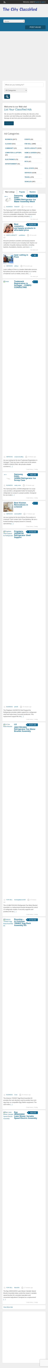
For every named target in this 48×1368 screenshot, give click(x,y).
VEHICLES (28, 181)
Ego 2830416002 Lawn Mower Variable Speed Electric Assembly (25, 1115)
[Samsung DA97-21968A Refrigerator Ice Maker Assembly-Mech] (8, 204)
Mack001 (16, 1287)
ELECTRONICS (10, 159)
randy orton (17, 485)
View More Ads (8, 1307)
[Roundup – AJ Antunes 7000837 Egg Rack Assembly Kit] (8, 926)
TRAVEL (27, 177)
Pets (26, 161)
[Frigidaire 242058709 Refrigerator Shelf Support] (8, 535)
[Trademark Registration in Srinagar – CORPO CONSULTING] (8, 281)
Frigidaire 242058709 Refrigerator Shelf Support (22, 534)
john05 (16, 706)
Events (27, 139)
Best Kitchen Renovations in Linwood (21, 505)
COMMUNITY (9, 148)
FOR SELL (28, 144)
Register (37, 2)
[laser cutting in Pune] (8, 263)
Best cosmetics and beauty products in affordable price (24, 227)
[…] (31, 216)
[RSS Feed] (4, 2)
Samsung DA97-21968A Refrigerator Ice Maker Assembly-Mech (25, 199)
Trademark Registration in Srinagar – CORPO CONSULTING (22, 284)
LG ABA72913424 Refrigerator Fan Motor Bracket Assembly (24, 727)
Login (43, 2)
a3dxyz (16, 266)
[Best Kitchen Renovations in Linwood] (8, 511)
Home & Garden (31, 152)
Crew (15, 1094)
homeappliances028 (20, 899)
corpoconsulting (18, 456)
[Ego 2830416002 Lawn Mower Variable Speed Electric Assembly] (8, 1118)
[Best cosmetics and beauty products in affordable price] (8, 232)
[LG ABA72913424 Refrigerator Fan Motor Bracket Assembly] (8, 726)
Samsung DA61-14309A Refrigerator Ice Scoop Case (25, 477)
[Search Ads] (7, 96)
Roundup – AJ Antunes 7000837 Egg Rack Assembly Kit (22, 922)
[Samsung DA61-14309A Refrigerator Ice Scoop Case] (8, 483)
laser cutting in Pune (21, 256)
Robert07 (17, 206)
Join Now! (9, 123)
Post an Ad (35, 27)
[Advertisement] (24, 56)
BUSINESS (8, 139)
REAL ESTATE (29, 168)
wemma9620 (18, 514)
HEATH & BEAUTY (31, 148)
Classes (8, 144)
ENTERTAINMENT (11, 164)
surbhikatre (22, 235)
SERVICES (28, 173)
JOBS (26, 157)
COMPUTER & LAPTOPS (13, 152)
